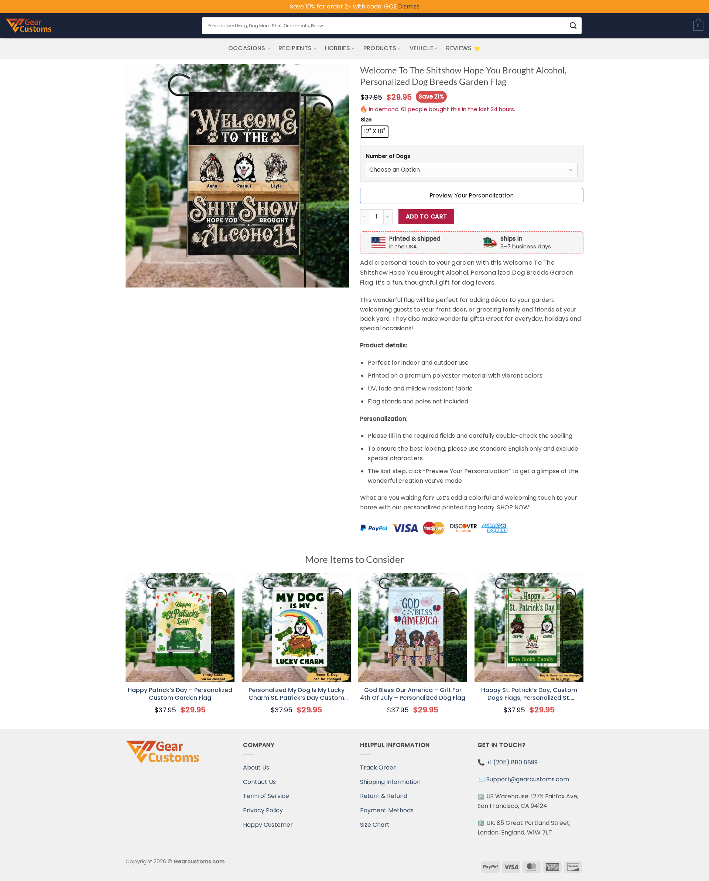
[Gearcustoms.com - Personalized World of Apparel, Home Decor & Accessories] (29, 26)
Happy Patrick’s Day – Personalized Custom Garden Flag (180, 694)
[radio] (375, 131)
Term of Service (266, 796)
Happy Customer (268, 824)
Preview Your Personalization (472, 195)
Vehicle (421, 48)
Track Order (378, 767)
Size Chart (375, 824)
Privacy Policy (263, 810)
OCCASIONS (247, 48)
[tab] (472, 156)
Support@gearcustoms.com (527, 779)
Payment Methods (387, 810)
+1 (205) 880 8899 (512, 762)
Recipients (295, 48)
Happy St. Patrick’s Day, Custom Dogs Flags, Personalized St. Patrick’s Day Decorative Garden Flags (529, 694)
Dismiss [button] (408, 6)
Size (366, 120)
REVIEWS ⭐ (463, 48)
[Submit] (573, 25)
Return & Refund (383, 796)
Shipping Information (390, 782)
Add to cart (426, 216)
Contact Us (259, 782)
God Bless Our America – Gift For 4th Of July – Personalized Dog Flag (412, 694)
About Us (256, 767)
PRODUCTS (380, 48)
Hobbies (337, 48)
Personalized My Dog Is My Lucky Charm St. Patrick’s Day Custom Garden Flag (297, 694)
